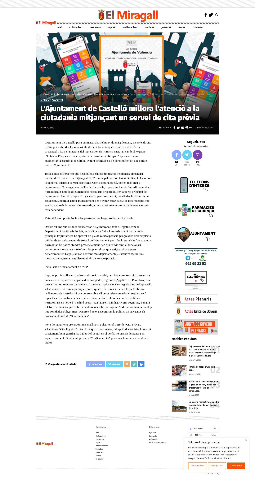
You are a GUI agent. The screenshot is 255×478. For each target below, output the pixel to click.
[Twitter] (211, 15)
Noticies (45, 100)
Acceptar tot (236, 465)
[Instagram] (197, 158)
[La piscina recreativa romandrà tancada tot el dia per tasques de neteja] (179, 406)
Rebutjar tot (217, 465)
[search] (216, 14)
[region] (216, 455)
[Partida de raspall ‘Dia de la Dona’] (179, 370)
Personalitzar (197, 465)
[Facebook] (206, 15)
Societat (57, 100)
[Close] (246, 440)
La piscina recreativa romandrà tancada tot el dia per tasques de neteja (204, 405)
